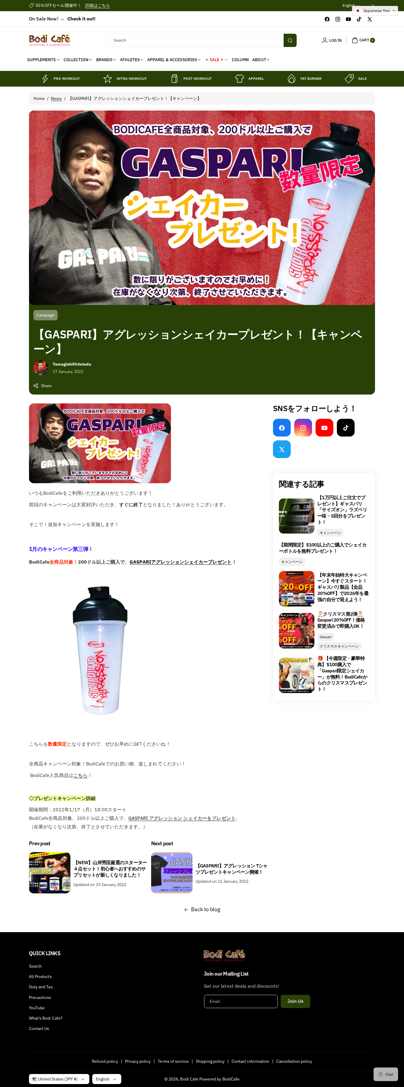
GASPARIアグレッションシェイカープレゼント (181, 562)
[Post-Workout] (174, 78)
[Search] (290, 40)
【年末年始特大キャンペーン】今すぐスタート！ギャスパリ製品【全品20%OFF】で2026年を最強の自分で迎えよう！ (343, 587)
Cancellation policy (294, 1061)
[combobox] (202, 40)
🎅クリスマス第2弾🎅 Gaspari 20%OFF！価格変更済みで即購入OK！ (341, 620)
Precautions (40, 997)
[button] (362, 40)
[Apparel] (239, 78)
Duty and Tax (41, 986)
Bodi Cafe (189, 1079)
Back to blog (206, 909)
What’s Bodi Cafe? (46, 1018)
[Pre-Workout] (44, 78)
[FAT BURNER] (291, 78)
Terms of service (173, 1061)
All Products (40, 976)
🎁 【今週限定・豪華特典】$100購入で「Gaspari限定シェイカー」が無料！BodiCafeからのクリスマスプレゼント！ (342, 673)
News (56, 98)
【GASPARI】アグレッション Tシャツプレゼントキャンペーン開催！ (231, 869)
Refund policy (105, 1061)
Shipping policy (210, 1061)
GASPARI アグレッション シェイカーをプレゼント (181, 818)
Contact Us (39, 1028)
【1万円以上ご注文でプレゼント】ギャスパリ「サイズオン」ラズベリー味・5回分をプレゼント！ (342, 509)
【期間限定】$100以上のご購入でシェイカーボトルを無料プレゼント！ (322, 548)
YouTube (37, 1007)
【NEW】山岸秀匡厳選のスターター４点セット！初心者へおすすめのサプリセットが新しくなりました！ (110, 868)
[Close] (372, 5)
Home (39, 98)
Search (35, 966)
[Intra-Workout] (107, 78)
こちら (80, 775)
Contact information (250, 1061)
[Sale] (349, 78)
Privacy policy (138, 1061)
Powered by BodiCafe (219, 1079)
